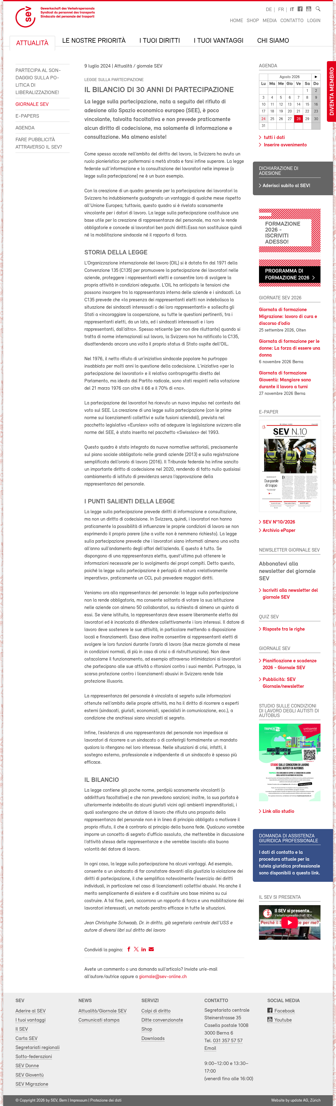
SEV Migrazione (31, 1084)
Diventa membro (332, 91)
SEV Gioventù (29, 1075)
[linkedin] (143, 950)
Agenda (24, 128)
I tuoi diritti (159, 41)
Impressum (78, 1101)
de (269, 9)
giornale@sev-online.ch (163, 976)
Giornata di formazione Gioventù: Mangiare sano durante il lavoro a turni (285, 380)
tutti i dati (274, 137)
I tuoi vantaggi (219, 41)
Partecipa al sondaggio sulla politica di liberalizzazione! (38, 81)
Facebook (285, 1011)
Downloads (153, 1038)
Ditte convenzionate (162, 1020)
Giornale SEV (31, 104)
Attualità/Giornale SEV (102, 1011)
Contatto (292, 20)
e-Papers (27, 116)
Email (210, 1048)
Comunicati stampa (99, 1020)
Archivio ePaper (279, 530)
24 (263, 119)
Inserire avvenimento (285, 145)
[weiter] (316, 77)
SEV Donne (27, 1065)
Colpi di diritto (155, 1011)
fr (281, 9)
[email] (151, 950)
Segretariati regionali (37, 1047)
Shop (253, 20)
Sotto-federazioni (33, 1056)
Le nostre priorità (94, 41)
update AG (299, 1101)
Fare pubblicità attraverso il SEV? (38, 143)
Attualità (32, 43)
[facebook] (128, 950)
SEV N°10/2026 (279, 522)
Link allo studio (278, 811)
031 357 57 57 (228, 1040)
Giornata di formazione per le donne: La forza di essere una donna (289, 348)
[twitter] (136, 950)
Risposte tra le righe (284, 629)
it (292, 9)
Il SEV (21, 1029)
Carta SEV (26, 1038)
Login (314, 20)
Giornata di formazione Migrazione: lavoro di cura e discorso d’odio (288, 316)
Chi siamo (273, 41)
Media (270, 20)
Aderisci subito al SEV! (286, 185)
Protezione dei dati (106, 1101)
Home (236, 20)
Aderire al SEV (30, 1011)
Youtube (283, 1020)
